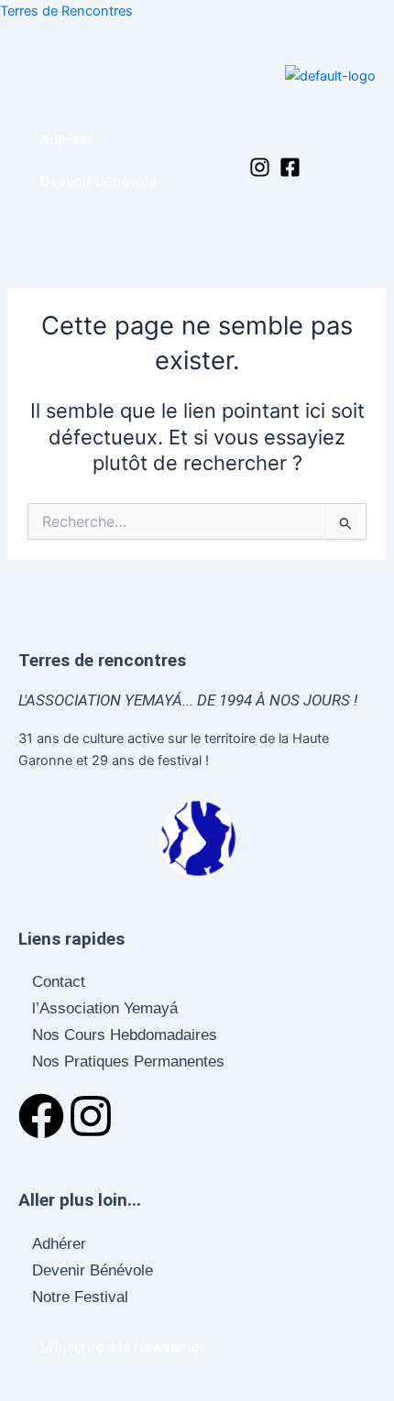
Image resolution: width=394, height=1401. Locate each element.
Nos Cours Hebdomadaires (124, 1035)
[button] (247, 132)
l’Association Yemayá (105, 1008)
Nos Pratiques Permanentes (128, 1061)
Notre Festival (80, 1297)
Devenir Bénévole (92, 1270)
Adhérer (59, 1244)
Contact (58, 982)
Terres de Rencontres (66, 11)
